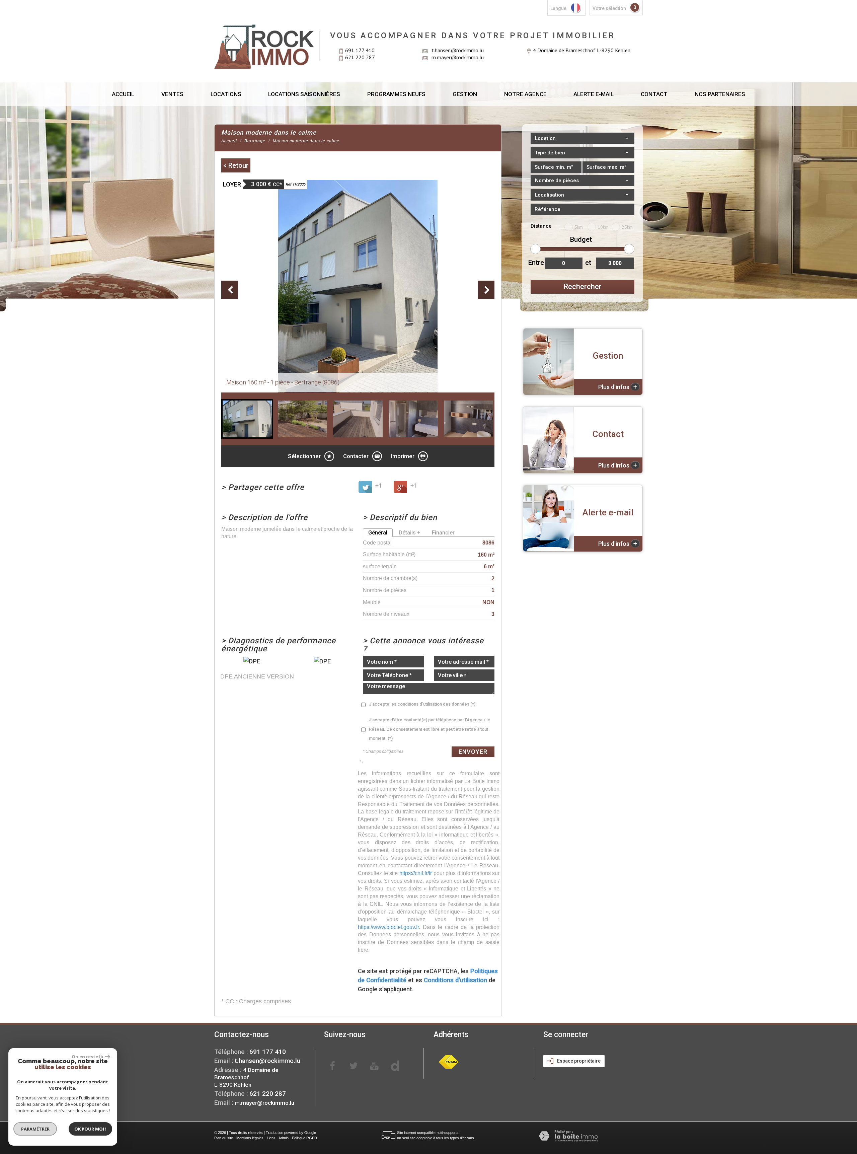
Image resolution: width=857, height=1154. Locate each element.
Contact (654, 94)
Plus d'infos (617, 387)
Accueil (123, 94)
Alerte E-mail (593, 94)
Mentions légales (249, 1138)
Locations (226, 94)
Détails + (409, 532)
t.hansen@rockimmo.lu (458, 50)
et (588, 263)
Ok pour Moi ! (90, 1129)
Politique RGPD (304, 1138)
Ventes (172, 94)
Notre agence (525, 94)
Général (377, 532)
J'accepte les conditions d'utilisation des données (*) (422, 704)
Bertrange (254, 141)
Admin (284, 1138)
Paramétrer (35, 1129)
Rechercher (582, 286)
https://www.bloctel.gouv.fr (388, 927)
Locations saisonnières (304, 94)
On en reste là (87, 1057)
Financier (443, 532)
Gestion (465, 94)
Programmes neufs (396, 94)
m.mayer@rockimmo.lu (458, 57)
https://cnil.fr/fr (415, 873)
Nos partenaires (720, 94)
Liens (271, 1138)
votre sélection (609, 8)
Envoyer (473, 751)
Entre (535, 263)
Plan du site (223, 1138)
